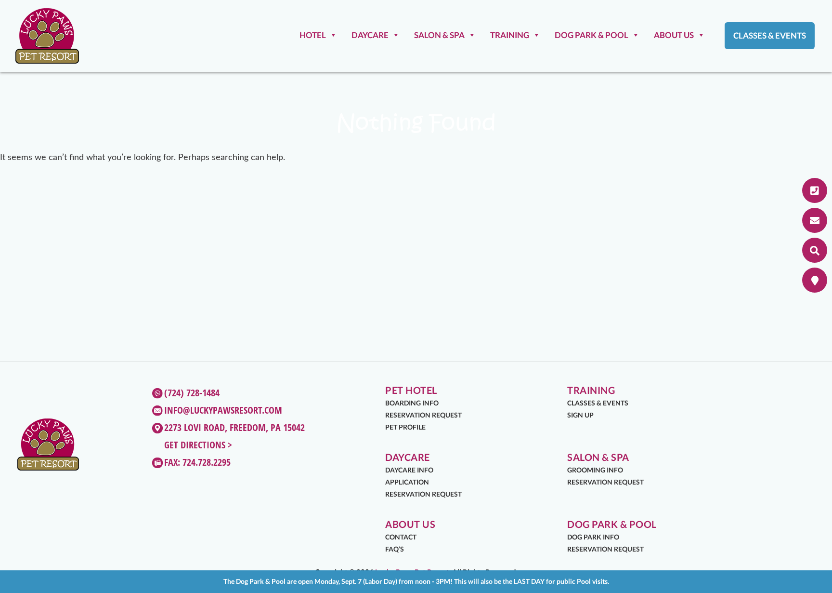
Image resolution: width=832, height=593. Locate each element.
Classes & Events (769, 35)
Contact (400, 537)
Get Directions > (198, 444)
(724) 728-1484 (192, 392)
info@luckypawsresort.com (223, 410)
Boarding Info (412, 403)
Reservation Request (423, 415)
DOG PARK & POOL (591, 35)
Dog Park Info (593, 537)
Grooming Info (595, 470)
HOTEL (312, 35)
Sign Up (580, 415)
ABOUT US (674, 35)
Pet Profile (405, 427)
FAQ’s (394, 549)
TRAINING (509, 35)
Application (407, 482)
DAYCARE (370, 35)
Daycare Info (409, 470)
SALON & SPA (439, 35)
